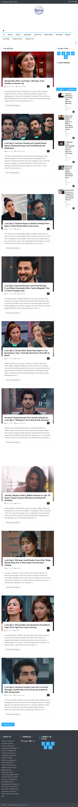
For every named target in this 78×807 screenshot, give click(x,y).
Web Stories (48, 35)
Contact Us (29, 39)
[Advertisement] (39, 21)
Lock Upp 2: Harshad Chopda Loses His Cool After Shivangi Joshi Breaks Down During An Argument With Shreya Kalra (26, 689)
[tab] (61, 89)
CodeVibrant (24, 805)
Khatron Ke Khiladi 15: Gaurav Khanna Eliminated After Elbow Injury (69, 171)
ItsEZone (18, 229)
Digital (18, 35)
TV (4, 35)
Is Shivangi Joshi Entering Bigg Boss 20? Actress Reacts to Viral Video (69, 147)
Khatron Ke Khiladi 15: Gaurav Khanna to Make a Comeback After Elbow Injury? (69, 122)
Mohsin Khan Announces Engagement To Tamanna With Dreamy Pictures (69, 195)
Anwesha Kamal (21, 86)
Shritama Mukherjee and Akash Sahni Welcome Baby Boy (68, 98)
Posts (61, 89)
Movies (10, 35)
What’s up (37, 35)
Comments (71, 89)
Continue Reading (13, 105)
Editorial (6, 39)
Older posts (7, 724)
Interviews (27, 35)
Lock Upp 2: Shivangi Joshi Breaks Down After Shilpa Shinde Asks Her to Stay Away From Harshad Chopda (27, 562)
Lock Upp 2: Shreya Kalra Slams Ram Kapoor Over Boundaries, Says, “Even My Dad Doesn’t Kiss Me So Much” (27, 353)
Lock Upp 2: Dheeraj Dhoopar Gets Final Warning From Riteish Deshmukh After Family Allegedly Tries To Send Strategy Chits (27, 288)
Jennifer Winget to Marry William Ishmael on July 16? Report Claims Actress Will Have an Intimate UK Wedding (27, 497)
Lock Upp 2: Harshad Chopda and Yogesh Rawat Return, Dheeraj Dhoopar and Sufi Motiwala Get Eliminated (25, 145)
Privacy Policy (17, 39)
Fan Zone (59, 35)
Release (67, 35)
